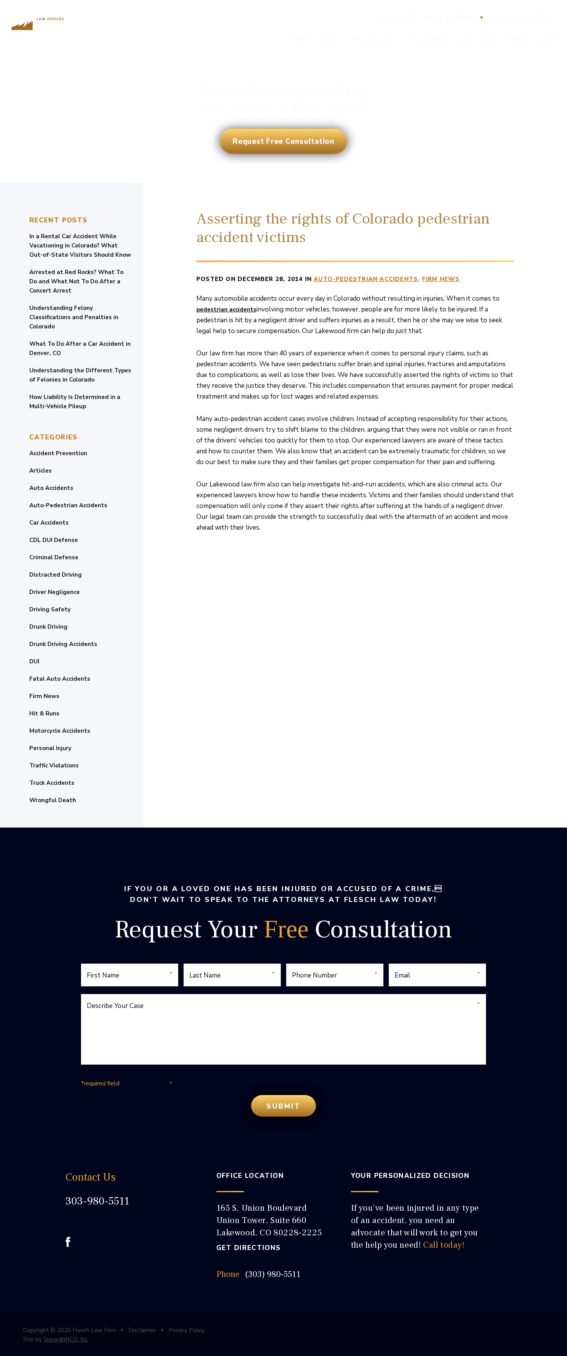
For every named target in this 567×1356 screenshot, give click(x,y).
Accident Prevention (58, 453)
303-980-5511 (522, 17)
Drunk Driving (48, 627)
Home (300, 38)
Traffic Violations (54, 765)
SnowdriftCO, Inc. (66, 1339)
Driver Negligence (54, 592)
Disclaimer (142, 1330)
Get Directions (248, 1247)
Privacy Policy (187, 1330)
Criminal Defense (53, 557)
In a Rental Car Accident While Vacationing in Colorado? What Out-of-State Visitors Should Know (80, 245)
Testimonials (427, 38)
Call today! (444, 1245)
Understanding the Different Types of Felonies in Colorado (80, 375)
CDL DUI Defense (53, 540)
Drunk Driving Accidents (63, 644)
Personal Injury (50, 748)
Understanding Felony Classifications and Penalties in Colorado (73, 317)
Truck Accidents (51, 783)
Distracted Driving (55, 575)
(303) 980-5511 (272, 1274)
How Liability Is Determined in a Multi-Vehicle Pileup (74, 401)
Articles (40, 470)
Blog (516, 38)
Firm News (44, 696)
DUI (34, 661)
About (327, 38)
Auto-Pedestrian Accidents (68, 505)
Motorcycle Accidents (59, 731)
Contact (544, 38)
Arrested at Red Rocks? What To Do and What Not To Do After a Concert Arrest (76, 281)
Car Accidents (49, 523)
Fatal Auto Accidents (59, 679)
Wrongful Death (52, 800)
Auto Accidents (51, 488)
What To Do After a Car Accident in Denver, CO (80, 348)
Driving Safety (50, 609)
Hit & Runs (44, 713)
